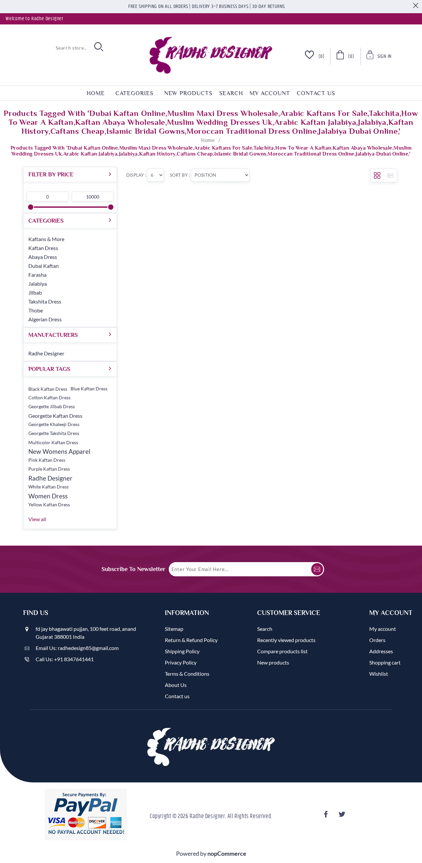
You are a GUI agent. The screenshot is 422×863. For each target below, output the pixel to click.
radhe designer (50, 478)
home (96, 93)
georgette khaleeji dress (53, 424)
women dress (48, 496)
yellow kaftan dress (49, 504)
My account (270, 93)
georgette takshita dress (53, 433)
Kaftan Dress (43, 248)
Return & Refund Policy (191, 640)
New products (188, 93)
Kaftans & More (46, 239)
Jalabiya (37, 283)
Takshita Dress (44, 301)
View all (37, 519)
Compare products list (282, 651)
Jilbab (35, 292)
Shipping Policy (182, 651)
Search (231, 93)
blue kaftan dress (89, 388)
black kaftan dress (47, 389)
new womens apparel (59, 451)
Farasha (37, 274)
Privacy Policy (180, 662)
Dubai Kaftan (43, 266)
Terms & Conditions (187, 673)
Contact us (316, 93)
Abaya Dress (42, 257)
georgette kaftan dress (55, 416)
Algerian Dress (45, 319)
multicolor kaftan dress (53, 442)
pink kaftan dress (46, 460)
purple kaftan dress (49, 469)
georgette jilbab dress (51, 406)
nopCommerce (226, 853)
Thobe (35, 310)
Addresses (381, 651)
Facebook (326, 816)
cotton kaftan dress (49, 397)
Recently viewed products (286, 640)
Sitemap (174, 629)
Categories (134, 93)
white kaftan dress (48, 486)
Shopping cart (385, 662)
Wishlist (378, 673)
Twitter (342, 816)
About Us (176, 685)
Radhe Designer (46, 353)
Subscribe (317, 569)
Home (208, 140)
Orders (377, 640)
